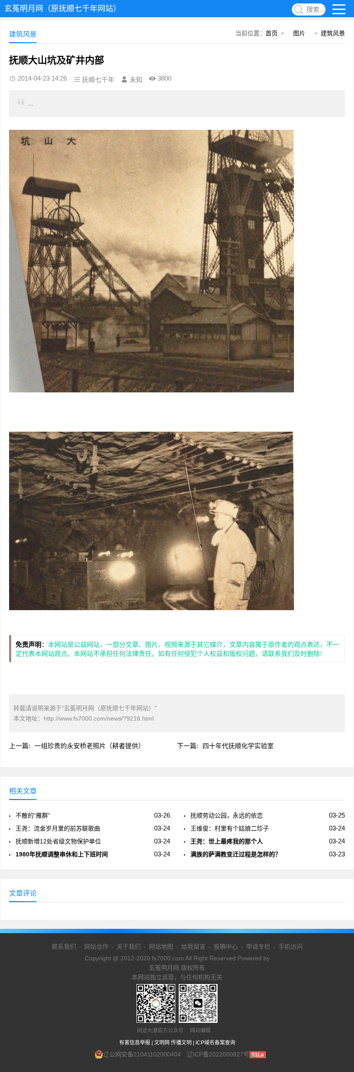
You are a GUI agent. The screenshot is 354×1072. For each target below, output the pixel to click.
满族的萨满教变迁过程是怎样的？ (235, 854)
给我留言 (193, 946)
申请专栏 (258, 946)
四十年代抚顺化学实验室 (238, 745)
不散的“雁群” (33, 815)
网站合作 (96, 946)
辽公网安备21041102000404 (142, 1054)
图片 (299, 33)
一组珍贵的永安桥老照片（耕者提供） (90, 745)
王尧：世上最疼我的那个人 (226, 841)
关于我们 (129, 946)
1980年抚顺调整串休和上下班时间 (62, 854)
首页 (272, 33)
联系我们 (64, 946)
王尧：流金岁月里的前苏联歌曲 (58, 828)
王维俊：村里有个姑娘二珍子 (229, 828)
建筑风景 (333, 33)
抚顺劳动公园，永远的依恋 (226, 815)
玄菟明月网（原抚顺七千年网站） (62, 8)
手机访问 (290, 946)
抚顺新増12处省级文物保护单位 (58, 841)
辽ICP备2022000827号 (218, 1054)
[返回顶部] (336, 956)
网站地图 (161, 946)
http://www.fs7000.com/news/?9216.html (99, 718)
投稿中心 (226, 946)
